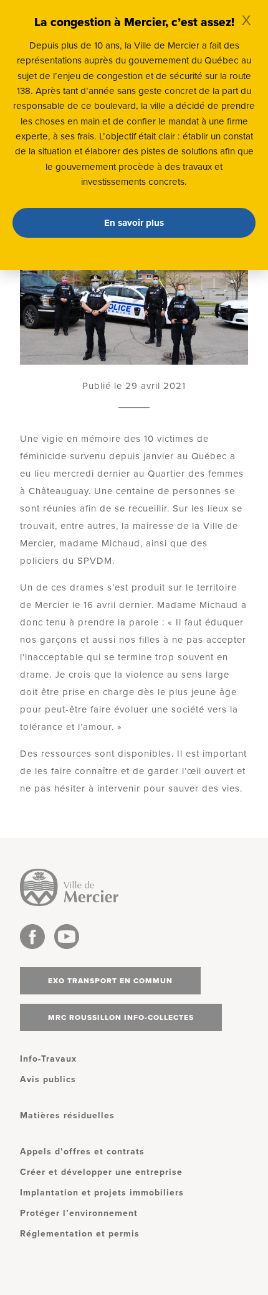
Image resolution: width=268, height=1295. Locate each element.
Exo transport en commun (110, 980)
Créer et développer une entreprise (101, 1172)
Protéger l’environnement (79, 1213)
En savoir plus (134, 222)
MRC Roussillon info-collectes (121, 1017)
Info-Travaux (48, 1059)
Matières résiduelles (67, 1115)
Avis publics (48, 1079)
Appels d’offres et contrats (82, 1151)
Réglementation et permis (80, 1233)
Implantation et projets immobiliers (102, 1192)
